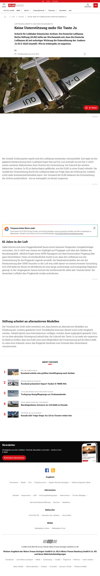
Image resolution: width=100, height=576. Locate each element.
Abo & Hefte (66, 515)
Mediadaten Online (42, 528)
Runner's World (65, 566)
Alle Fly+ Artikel (8, 10)
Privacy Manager (79, 495)
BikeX (38, 559)
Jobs (70, 10)
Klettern (77, 559)
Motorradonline (32, 566)
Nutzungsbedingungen (48, 495)
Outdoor (44, 566)
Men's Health (18, 566)
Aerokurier (9, 559)
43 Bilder (93, 107)
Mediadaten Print (58, 528)
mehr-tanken (88, 559)
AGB (35, 495)
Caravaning (47, 559)
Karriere (56, 502)
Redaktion (66, 502)
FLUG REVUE (34, 515)
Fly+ (30, 482)
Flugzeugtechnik (38, 10)
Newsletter (14, 482)
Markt (23, 482)
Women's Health (80, 566)
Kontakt (16, 495)
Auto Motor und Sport (24, 559)
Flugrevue (67, 559)
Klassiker (52, 10)
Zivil (18, 10)
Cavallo (57, 559)
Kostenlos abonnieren (14, 457)
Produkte (55, 1)
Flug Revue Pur (40, 482)
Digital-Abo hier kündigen (59, 482)
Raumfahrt (62, 10)
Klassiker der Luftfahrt (51, 515)
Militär (26, 10)
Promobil (53, 566)
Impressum (25, 495)
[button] (50, 85)
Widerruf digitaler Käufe (81, 482)
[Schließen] (94, 228)
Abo (43, 1)
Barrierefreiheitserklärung (40, 502)
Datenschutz (65, 495)
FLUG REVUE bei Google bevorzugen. (69, 233)
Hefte (48, 1)
